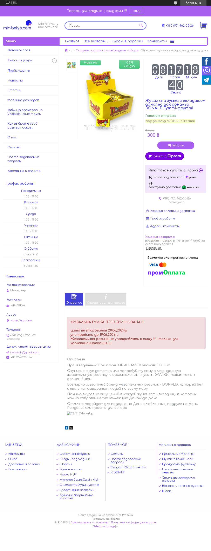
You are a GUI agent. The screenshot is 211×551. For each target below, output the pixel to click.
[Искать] (141, 25)
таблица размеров (23, 100)
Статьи (14, 90)
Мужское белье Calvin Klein (80, 479)
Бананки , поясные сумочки (183, 485)
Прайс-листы (18, 70)
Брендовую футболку (179, 464)
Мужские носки (71, 469)
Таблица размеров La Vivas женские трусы (25, 112)
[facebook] (66, 428)
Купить (178, 145)
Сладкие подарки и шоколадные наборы (107, 50)
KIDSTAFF (118, 472)
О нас (12, 137)
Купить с (159, 156)
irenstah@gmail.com (24, 352)
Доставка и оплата (24, 171)
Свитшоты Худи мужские (79, 484)
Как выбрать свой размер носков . (22, 125)
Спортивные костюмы (77, 490)
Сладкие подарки (127, 41)
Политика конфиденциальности (133, 522)
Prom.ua (127, 515)
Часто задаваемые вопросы (23, 159)
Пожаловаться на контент (89, 522)
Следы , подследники (75, 459)
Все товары (95, 41)
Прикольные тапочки (178, 453)
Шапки (167, 491)
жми (137, 11)
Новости (15, 80)
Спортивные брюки (75, 453)
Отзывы (14, 147)
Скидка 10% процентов (128, 467)
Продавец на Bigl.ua (105, 518)
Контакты (157, 41)
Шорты (66, 464)
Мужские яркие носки (178, 459)
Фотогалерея (18, 50)
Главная (72, 41)
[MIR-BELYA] (19, 25)
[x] (71, 428)
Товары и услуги (20, 60)
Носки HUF (68, 474)
